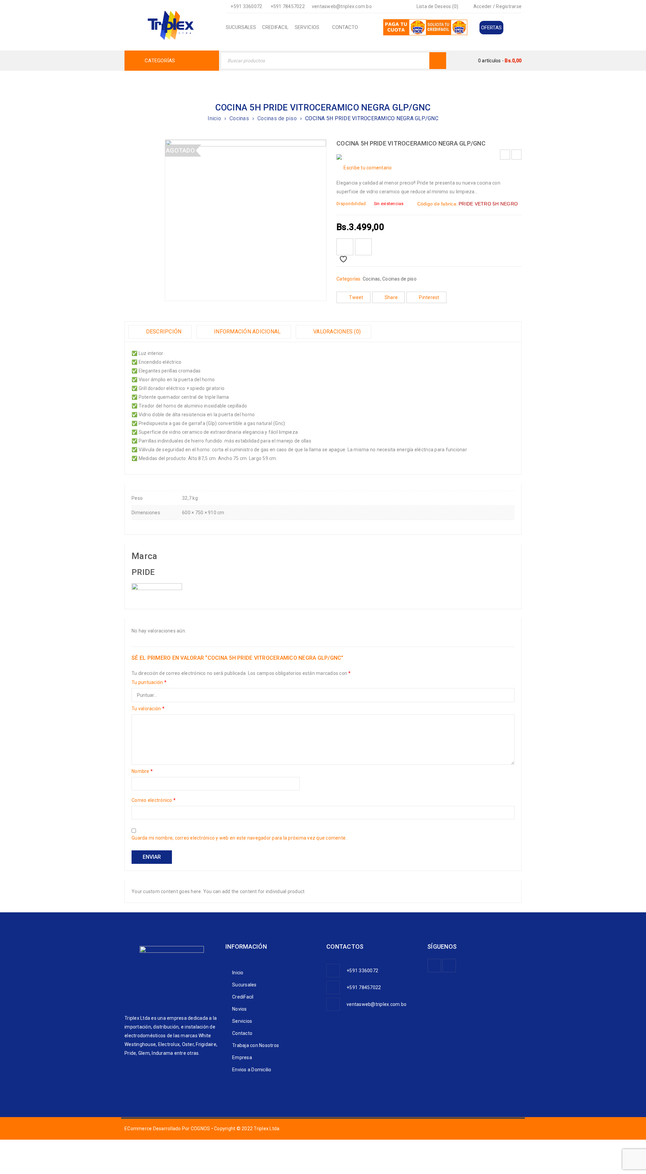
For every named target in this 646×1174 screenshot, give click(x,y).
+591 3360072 (246, 6)
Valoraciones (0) (336, 331)
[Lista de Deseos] (344, 246)
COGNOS (200, 1128)
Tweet (356, 297)
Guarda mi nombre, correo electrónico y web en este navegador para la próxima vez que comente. (239, 838)
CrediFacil (243, 997)
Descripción (162, 331)
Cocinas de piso (277, 118)
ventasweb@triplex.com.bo (342, 6)
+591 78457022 (288, 6)
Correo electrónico (154, 800)
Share (391, 297)
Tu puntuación (149, 682)
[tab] (160, 331)
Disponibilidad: (351, 203)
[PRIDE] (157, 587)
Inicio (214, 118)
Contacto (242, 1033)
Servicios (242, 1021)
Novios (239, 1009)
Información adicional (247, 331)
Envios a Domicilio (252, 1069)
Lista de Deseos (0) (436, 6)
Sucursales (244, 984)
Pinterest (429, 297)
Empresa (242, 1057)
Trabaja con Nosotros (255, 1045)
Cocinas (239, 118)
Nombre (142, 771)
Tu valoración (148, 708)
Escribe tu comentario (368, 167)
